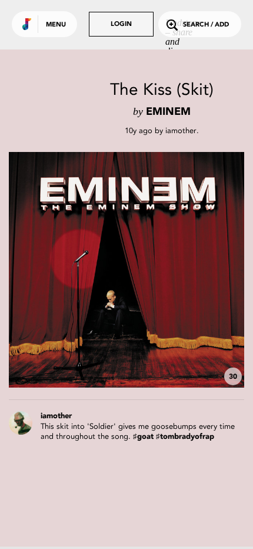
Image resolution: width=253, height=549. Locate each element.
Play (126, 269)
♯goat (143, 437)
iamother (181, 130)
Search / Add (206, 25)
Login (121, 24)
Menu (56, 25)
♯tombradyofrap (185, 437)
